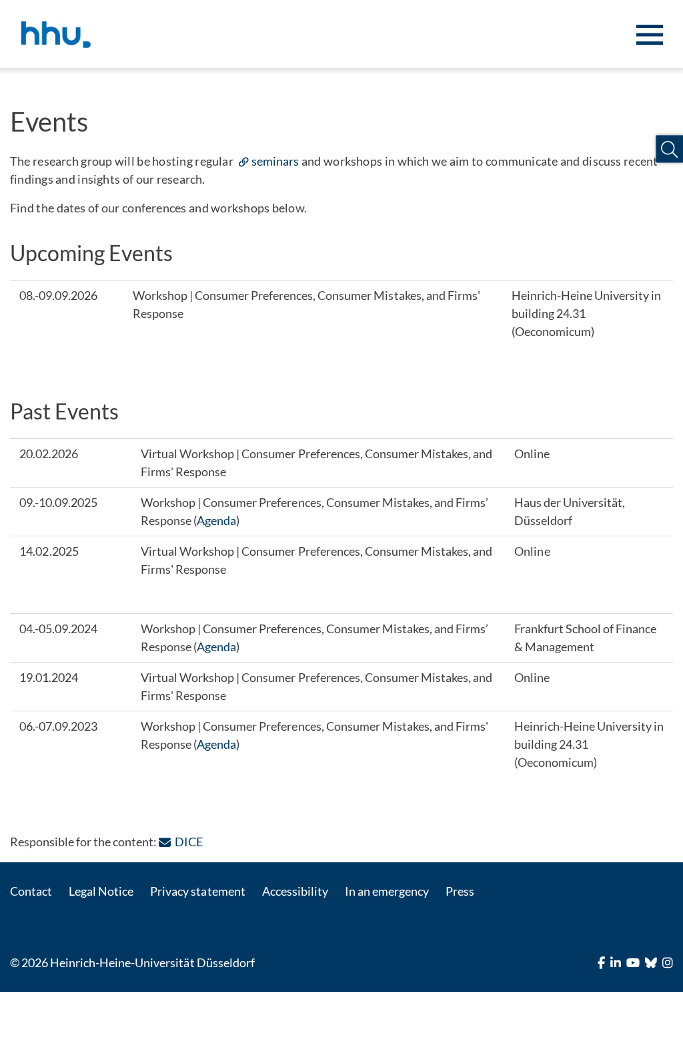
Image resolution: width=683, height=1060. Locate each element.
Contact (31, 891)
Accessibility (295, 891)
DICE (188, 841)
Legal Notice (101, 891)
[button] (669, 149)
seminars (275, 161)
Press (460, 891)
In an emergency (387, 891)
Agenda (216, 520)
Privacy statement (197, 891)
